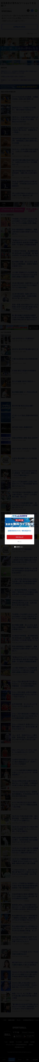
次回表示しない (19, 547)
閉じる (19, 541)
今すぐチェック (19, 537)
